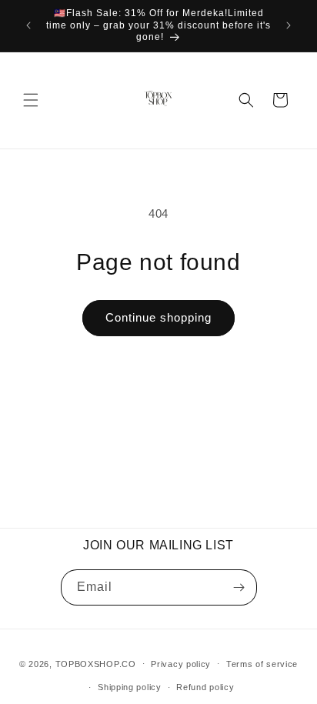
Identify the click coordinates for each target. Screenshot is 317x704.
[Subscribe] (239, 587)
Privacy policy (181, 664)
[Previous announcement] (28, 25)
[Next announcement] (288, 25)
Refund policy (205, 687)
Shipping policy (130, 687)
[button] (31, 100)
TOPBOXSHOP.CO (95, 663)
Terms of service (262, 664)
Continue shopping (158, 317)
